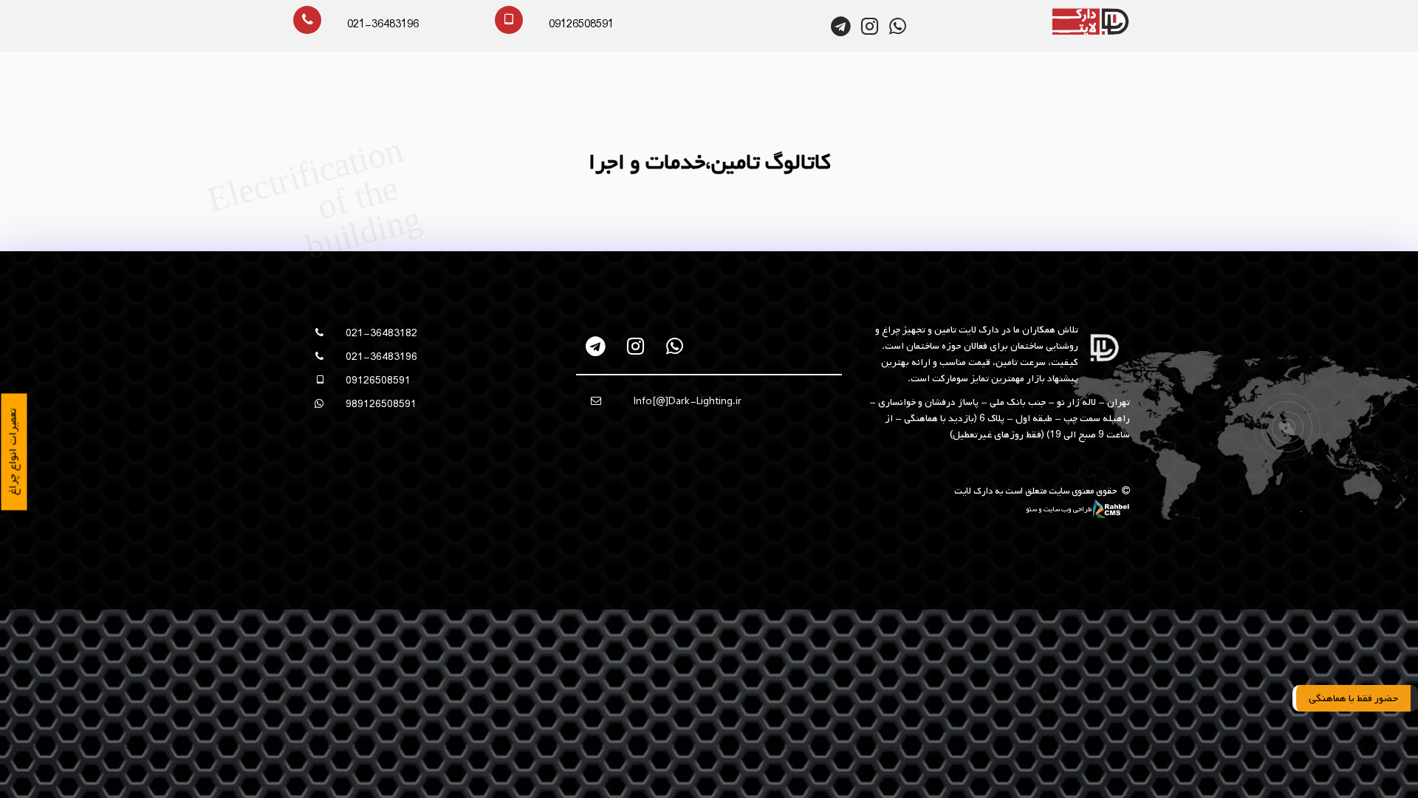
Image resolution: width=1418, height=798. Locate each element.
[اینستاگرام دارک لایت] (869, 26)
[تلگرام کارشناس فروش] (841, 26)
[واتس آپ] (674, 346)
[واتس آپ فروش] (897, 26)
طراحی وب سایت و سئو (1059, 509)
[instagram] (635, 346)
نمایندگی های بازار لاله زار (1074, 564)
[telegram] (596, 346)
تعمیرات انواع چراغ (13, 452)
